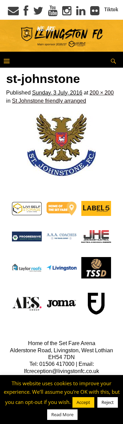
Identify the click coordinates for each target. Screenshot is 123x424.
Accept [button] (83, 402)
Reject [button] (107, 402)
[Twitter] (38, 13)
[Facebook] (26, 13)
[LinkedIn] (80, 13)
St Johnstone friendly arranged (49, 101)
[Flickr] (94, 13)
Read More (62, 414)
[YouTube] (52, 13)
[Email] (13, 13)
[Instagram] (66, 13)
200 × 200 (102, 93)
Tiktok (111, 9)
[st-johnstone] (61, 145)
